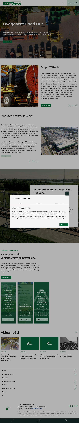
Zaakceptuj (64, 224)
